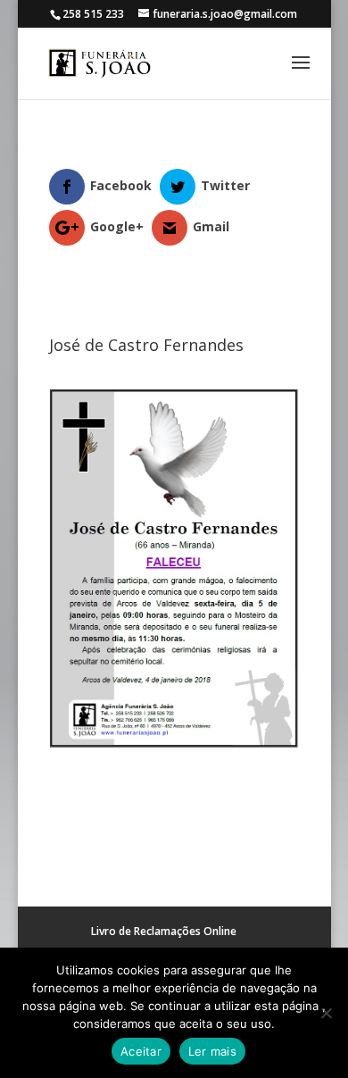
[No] (326, 1013)
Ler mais (212, 1051)
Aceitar (141, 1051)
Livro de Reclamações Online (163, 931)
